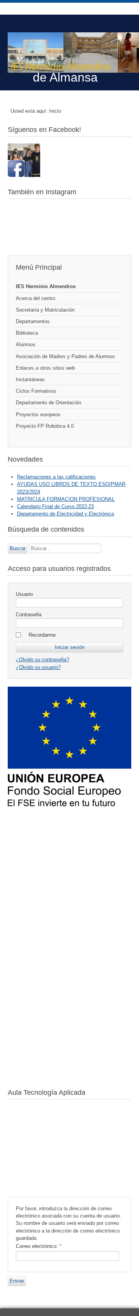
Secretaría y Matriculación (45, 310)
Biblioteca (27, 333)
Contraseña (28, 614)
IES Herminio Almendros (46, 286)
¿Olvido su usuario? (38, 667)
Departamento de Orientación (48, 402)
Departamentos (33, 321)
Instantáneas (30, 379)
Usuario (24, 594)
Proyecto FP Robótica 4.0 (45, 426)
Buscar (17, 548)
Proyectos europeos (38, 414)
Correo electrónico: (38, 1246)
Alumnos (26, 344)
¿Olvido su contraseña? (42, 659)
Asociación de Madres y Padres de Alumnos (65, 356)
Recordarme (42, 635)
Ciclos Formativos (36, 391)
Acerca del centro (35, 298)
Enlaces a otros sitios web (45, 368)
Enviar (17, 1281)
